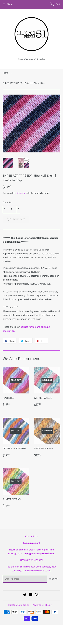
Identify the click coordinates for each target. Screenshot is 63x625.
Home (5, 73)
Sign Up (53, 579)
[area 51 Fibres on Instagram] (36, 595)
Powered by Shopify (42, 605)
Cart (57, 4)
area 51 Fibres (22, 605)
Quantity (7, 202)
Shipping (21, 193)
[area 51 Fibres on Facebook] (31, 595)
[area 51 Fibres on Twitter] (24, 595)
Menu (9, 4)
